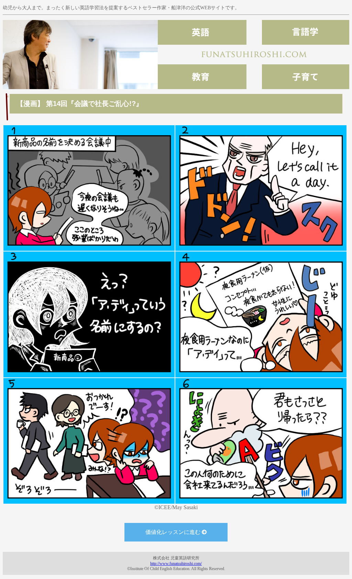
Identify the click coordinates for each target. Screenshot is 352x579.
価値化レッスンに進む (173, 532)
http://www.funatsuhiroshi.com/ (176, 563)
